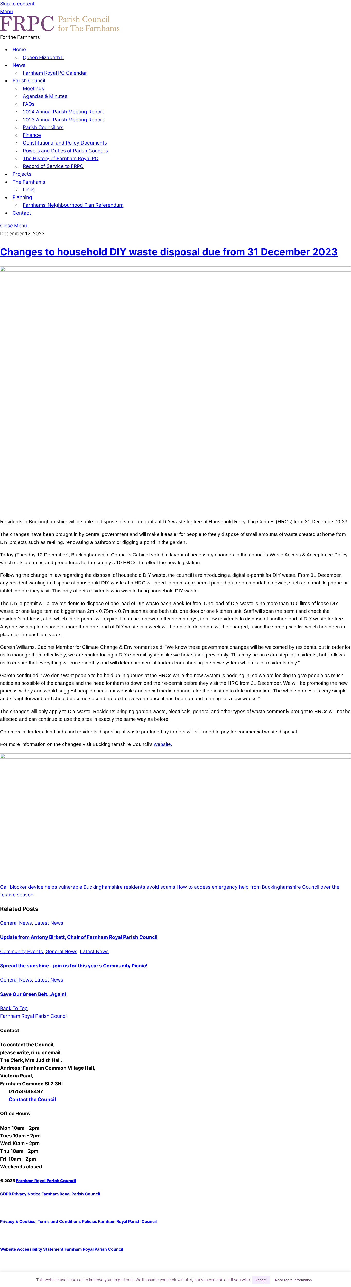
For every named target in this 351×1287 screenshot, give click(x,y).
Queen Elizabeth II (43, 57)
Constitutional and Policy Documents (65, 143)
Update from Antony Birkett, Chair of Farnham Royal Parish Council (79, 937)
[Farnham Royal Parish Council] (59, 29)
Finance (32, 135)
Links (29, 190)
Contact (22, 213)
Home (19, 50)
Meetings (33, 89)
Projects (22, 174)
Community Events (21, 952)
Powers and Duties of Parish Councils (65, 151)
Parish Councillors (43, 127)
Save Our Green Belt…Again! (33, 994)
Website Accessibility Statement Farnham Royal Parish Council (61, 1249)
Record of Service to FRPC (53, 166)
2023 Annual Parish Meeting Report (63, 120)
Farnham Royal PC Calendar (55, 73)
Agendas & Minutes (45, 96)
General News (16, 923)
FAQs (28, 104)
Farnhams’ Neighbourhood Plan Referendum (73, 205)
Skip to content (17, 4)
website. (163, 744)
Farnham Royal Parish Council (46, 1180)
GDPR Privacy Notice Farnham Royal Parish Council (50, 1194)
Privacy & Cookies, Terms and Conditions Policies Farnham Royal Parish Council (78, 1221)
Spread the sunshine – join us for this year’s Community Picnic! (73, 966)
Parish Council (29, 81)
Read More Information (293, 1280)
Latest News (48, 923)
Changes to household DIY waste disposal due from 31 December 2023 (169, 252)
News (19, 65)
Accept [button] (261, 1280)
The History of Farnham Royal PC (60, 158)
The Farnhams (29, 182)
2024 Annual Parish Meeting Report (63, 112)
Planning (22, 198)
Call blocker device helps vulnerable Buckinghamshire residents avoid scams (87, 887)
